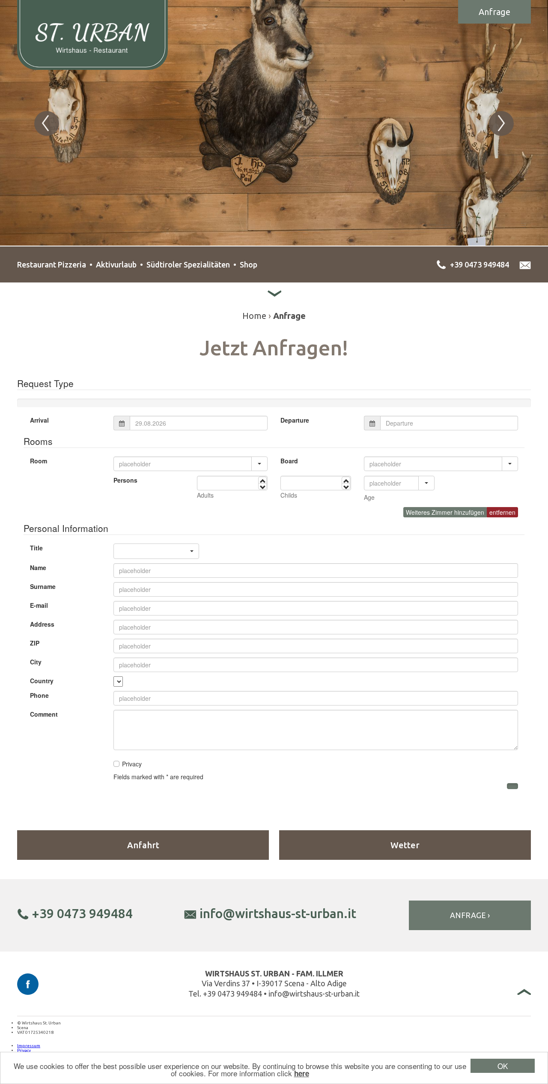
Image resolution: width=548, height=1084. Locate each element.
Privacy (24, 1050)
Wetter (405, 845)
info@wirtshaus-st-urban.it (278, 914)
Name (38, 567)
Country (42, 680)
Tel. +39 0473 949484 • (228, 993)
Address (42, 624)
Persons (125, 480)
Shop (248, 264)
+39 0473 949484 (82, 914)
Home (254, 316)
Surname (43, 586)
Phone (39, 695)
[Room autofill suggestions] (259, 463)
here (301, 1073)
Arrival (39, 420)
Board (289, 460)
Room (38, 460)
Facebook (28, 984)
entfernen (502, 512)
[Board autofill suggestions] (510, 463)
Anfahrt (143, 845)
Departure (294, 420)
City (36, 662)
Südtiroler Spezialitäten (188, 264)
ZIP (34, 643)
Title (36, 548)
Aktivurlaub (116, 264)
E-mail (39, 605)
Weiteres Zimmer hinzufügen (445, 512)
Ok (502, 1065)
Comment (44, 714)
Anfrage (494, 12)
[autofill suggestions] (426, 483)
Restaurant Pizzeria (51, 264)
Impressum (28, 1045)
